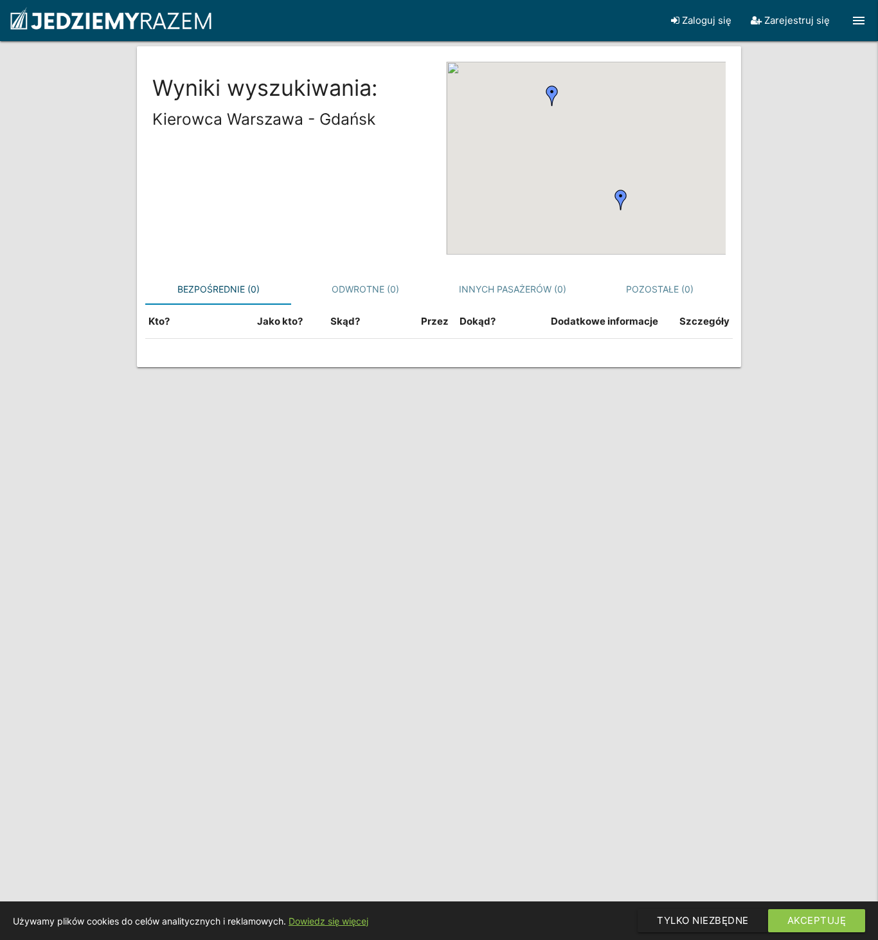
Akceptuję (817, 920)
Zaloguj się (705, 20)
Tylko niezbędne (703, 920)
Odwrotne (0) (365, 289)
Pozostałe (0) (660, 289)
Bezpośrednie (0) (218, 289)
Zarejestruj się (796, 20)
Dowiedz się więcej (328, 921)
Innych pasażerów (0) (512, 289)
